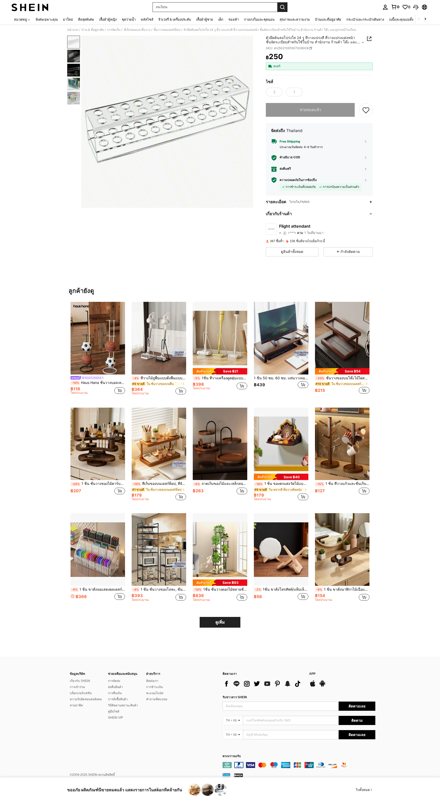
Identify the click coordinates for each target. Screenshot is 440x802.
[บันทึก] (366, 110)
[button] (416, 7)
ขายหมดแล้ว (310, 109)
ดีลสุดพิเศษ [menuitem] (86, 19)
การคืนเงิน (115, 693)
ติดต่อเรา (152, 681)
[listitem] (97, 351)
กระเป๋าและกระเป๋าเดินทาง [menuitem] (365, 19)
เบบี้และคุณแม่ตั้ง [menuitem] (401, 19)
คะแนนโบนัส (154, 693)
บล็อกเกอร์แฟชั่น (81, 693)
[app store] (312, 686)
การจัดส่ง (114, 681)
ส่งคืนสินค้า (115, 687)
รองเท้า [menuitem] (233, 19)
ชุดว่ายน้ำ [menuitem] (129, 19)
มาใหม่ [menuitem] (68, 19)
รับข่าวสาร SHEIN (235, 697)
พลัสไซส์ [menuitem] (147, 19)
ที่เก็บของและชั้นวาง (137, 30)
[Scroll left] (419, 19)
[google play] (322, 686)
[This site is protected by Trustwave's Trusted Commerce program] (226, 775)
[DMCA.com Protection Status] (238, 775)
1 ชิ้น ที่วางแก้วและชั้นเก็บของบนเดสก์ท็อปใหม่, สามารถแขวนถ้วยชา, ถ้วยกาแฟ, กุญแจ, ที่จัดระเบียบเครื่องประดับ (342, 484)
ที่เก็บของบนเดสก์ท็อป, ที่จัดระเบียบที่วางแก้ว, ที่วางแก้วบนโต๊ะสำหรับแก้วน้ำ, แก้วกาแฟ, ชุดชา (159, 484)
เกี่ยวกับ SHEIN (80, 681)
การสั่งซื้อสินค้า (118, 699)
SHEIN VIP (115, 717)
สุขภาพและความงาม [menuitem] (295, 19)
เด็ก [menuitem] (220, 19)
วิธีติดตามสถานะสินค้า (123, 705)
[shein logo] (29, 7)
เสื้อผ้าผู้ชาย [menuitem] (204, 19)
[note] (220, 371)
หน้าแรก (72, 30)
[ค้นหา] (282, 7)
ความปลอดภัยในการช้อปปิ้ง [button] (298, 180)
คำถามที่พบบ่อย (156, 699)
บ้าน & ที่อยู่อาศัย (92, 30)
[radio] (274, 92)
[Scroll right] (425, 19)
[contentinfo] (299, 765)
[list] (263, 684)
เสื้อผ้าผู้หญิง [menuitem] (108, 19)
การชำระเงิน (154, 687)
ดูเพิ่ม (220, 622)
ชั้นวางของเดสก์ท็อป (167, 30)
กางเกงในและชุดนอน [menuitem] (259, 19)
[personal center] (385, 7)
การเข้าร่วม (77, 687)
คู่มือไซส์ (113, 711)
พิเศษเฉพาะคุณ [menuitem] (47, 19)
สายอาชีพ (76, 705)
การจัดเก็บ (114, 30)
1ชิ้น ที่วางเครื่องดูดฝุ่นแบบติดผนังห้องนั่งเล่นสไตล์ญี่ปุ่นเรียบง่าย (220, 378)
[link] (395, 7)
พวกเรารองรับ (232, 756)
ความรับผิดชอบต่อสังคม (86, 699)
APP (312, 674)
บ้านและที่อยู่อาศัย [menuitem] (328, 19)
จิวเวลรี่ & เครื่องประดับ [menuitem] (174, 19)
